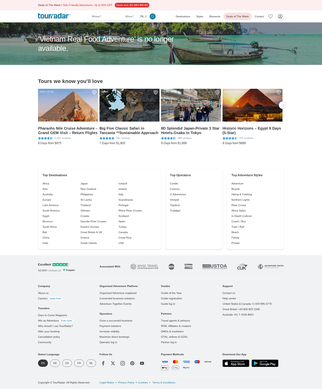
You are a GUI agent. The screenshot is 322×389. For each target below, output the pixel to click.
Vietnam (85, 210)
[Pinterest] (132, 363)
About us (43, 292)
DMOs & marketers (172, 331)
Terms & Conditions (163, 382)
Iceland (123, 183)
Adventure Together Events (116, 303)
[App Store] (235, 363)
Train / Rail (237, 226)
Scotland (124, 215)
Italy (121, 194)
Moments (214, 16)
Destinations (183, 16)
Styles (199, 16)
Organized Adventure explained (118, 292)
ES (67, 363)
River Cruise (238, 205)
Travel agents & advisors (175, 320)
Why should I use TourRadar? (55, 325)
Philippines (86, 194)
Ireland (123, 188)
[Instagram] (122, 363)
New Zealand (88, 188)
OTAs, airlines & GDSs (174, 336)
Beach (235, 232)
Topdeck (175, 205)
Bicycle (235, 188)
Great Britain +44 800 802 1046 (241, 309)
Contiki (174, 183)
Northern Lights (240, 199)
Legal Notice (107, 382)
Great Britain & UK (91, 232)
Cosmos (175, 188)
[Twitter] (113, 363)
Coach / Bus (238, 221)
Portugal (123, 205)
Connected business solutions (117, 298)
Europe (46, 199)
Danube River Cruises (93, 221)
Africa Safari (238, 210)
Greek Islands (88, 242)
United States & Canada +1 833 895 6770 (247, 303)
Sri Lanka (86, 199)
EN (43, 363)
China (45, 237)
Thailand (85, 205)
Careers (49, 298)
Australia (47, 194)
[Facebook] (103, 363)
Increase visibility (109, 331)
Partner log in (169, 342)
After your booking (49, 331)
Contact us (228, 292)
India (45, 242)
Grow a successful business (116, 320)
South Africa (49, 226)
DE (55, 363)
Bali (44, 232)
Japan (84, 183)
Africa (45, 183)
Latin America (50, 205)
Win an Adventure (55, 320)
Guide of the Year (171, 292)
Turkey (123, 226)
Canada (123, 232)
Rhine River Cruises (130, 210)
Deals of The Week (237, 16)
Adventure (237, 183)
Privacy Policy (126, 382)
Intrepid (174, 199)
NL (91, 363)
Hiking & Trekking (241, 194)
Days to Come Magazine (52, 315)
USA (121, 242)
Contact (259, 16)
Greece (84, 237)
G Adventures (178, 194)
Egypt (45, 215)
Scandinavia (126, 199)
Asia (45, 188)
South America (51, 210)
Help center (229, 298)
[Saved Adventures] (270, 16)
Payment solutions (110, 325)
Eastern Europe (89, 226)
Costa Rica (125, 237)
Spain (122, 221)
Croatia (84, 215)
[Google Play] (265, 363)
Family (235, 237)
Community (44, 342)
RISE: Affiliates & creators (176, 325)
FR (79, 363)
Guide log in (168, 303)
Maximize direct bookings (114, 336)
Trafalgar (175, 210)
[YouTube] (142, 363)
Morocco (47, 221)
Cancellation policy (49, 336)
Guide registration (171, 298)
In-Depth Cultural (241, 215)
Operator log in (108, 342)
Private (235, 242)
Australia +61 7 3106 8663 (238, 314)
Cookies (143, 382)
